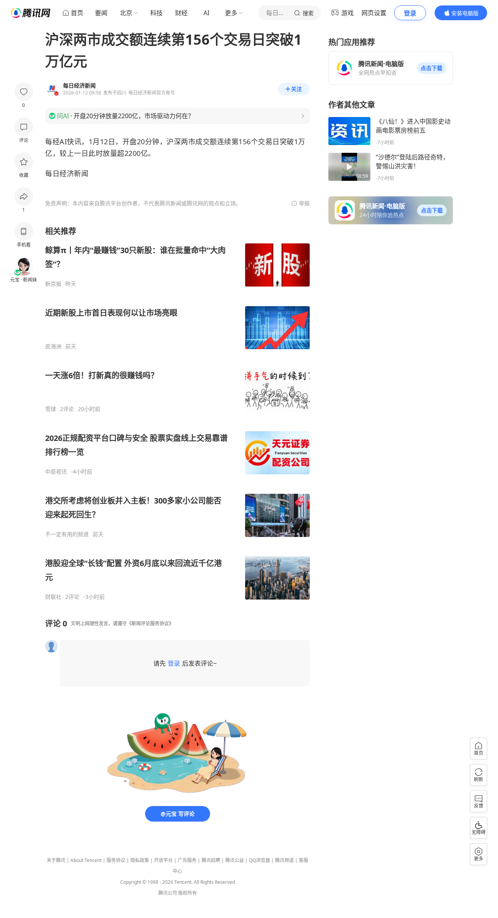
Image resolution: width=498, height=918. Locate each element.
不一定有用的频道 (67, 534)
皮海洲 (53, 346)
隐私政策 (139, 860)
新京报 (53, 284)
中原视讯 (56, 471)
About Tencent (86, 860)
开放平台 (163, 860)
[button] (431, 68)
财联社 (53, 597)
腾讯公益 (234, 860)
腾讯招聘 (211, 860)
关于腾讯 (56, 860)
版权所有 (187, 893)
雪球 (50, 409)
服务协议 (116, 860)
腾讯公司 (167, 893)
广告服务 (187, 860)
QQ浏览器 (259, 860)
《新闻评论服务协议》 (150, 623)
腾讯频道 (284, 860)
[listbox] (177, 413)
